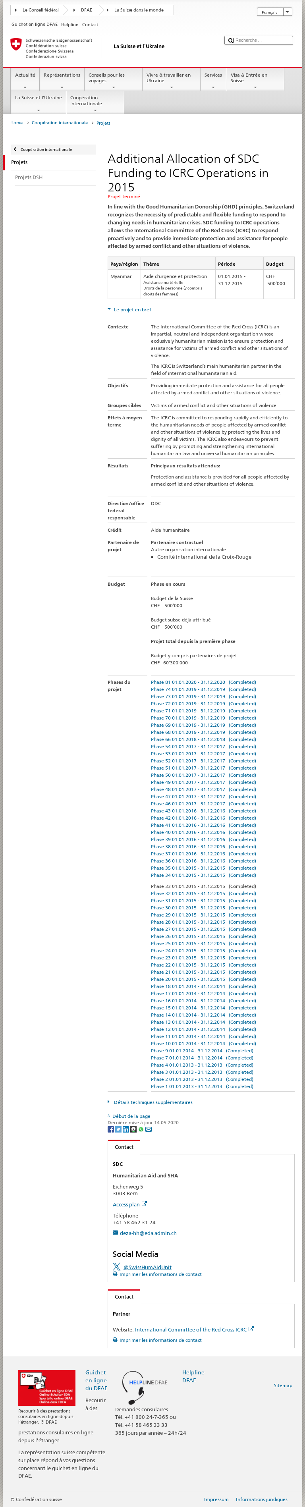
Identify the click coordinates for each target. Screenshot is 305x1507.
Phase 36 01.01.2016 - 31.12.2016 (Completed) (203, 860)
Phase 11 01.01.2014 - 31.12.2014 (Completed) (203, 1036)
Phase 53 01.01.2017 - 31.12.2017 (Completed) (203, 753)
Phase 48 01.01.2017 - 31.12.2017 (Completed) (203, 789)
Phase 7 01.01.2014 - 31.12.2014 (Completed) (202, 1057)
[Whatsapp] (141, 1129)
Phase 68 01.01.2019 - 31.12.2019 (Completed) (203, 732)
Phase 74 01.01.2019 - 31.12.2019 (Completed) (203, 689)
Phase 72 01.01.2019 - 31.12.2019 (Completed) (203, 703)
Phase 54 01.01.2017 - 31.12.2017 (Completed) (203, 746)
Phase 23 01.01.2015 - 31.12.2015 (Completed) (203, 957)
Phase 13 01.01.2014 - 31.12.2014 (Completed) (203, 1022)
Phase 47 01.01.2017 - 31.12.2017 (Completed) (203, 796)
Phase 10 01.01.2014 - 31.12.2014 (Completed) (203, 1043)
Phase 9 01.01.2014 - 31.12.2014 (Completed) (202, 1050)
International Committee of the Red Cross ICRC (191, 1329)
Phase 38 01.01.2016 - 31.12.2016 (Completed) (203, 846)
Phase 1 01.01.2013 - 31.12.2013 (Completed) (202, 1086)
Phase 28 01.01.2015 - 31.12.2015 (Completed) (203, 921)
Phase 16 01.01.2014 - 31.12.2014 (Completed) (203, 1000)
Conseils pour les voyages (107, 77)
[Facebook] (111, 1129)
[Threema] (134, 1129)
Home (16, 122)
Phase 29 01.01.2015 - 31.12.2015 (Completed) (203, 914)
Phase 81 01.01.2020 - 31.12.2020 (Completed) (203, 682)
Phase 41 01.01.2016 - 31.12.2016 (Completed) (203, 825)
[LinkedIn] (126, 1129)
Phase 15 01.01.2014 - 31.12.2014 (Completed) (203, 1007)
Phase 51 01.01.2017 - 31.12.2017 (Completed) (203, 767)
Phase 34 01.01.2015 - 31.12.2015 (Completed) (203, 875)
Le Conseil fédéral (41, 10)
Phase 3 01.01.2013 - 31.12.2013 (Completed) (202, 1072)
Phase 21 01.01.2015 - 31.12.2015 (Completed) (203, 971)
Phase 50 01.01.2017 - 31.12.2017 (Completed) (203, 775)
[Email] (148, 1129)
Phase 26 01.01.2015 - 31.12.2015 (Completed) (203, 936)
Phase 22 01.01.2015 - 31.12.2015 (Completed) (203, 964)
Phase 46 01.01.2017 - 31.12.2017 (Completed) (203, 803)
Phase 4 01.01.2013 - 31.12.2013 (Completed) (202, 1064)
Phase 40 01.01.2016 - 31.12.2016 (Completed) (203, 832)
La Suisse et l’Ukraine (38, 97)
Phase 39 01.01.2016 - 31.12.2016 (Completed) (203, 839)
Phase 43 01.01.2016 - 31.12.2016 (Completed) (203, 810)
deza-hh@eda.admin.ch (148, 1233)
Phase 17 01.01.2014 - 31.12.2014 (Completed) (203, 993)
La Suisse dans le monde (139, 10)
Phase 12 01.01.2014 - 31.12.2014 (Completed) (203, 1029)
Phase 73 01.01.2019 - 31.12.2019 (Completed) (203, 696)
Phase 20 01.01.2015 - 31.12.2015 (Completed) (203, 979)
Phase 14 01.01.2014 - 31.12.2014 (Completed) (203, 1014)
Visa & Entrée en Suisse (249, 77)
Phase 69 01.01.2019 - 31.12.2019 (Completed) (203, 724)
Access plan (126, 1204)
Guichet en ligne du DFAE (96, 1380)
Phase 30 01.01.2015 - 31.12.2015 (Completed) (203, 907)
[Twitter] (119, 1129)
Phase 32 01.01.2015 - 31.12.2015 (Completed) (203, 893)
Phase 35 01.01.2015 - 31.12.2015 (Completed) (203, 867)
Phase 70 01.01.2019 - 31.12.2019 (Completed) (203, 717)
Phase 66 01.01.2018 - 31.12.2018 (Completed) (203, 739)
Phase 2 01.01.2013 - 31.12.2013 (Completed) (202, 1079)
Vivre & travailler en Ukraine (169, 77)
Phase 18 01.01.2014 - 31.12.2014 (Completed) (203, 986)
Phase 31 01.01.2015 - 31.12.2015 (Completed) (203, 900)
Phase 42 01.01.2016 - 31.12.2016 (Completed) (203, 817)
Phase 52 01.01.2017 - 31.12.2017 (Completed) (203, 760)
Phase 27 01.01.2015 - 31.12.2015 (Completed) (203, 929)
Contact (120, 1147)
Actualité (25, 75)
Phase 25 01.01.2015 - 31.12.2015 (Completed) (203, 943)
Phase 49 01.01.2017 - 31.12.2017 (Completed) (203, 782)
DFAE (86, 10)
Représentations (62, 75)
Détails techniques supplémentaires (152, 1102)
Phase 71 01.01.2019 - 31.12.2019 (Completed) (203, 710)
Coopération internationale (86, 100)
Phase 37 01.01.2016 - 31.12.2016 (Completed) (203, 853)
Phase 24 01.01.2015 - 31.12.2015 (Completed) (203, 950)
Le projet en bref (132, 310)
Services (213, 75)
